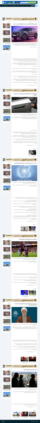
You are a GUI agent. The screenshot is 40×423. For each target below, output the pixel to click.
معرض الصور (14, 5)
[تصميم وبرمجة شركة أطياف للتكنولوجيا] (3, 421)
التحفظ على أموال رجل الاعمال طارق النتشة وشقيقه (6, 29)
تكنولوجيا (26, 5)
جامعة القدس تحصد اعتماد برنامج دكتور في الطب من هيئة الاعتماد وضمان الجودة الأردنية (6, 44)
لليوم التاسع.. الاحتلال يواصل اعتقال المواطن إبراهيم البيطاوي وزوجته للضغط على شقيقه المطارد (6, 36)
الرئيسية (36, 21)
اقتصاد (17, 5)
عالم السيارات (33, 21)
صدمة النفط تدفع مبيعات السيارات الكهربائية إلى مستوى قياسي (32, 156)
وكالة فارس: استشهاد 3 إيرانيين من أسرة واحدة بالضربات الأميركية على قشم (33, 417)
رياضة (23, 5)
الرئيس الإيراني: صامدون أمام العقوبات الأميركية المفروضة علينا (25, 417)
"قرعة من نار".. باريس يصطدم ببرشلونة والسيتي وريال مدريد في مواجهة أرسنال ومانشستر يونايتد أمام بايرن (25, 296)
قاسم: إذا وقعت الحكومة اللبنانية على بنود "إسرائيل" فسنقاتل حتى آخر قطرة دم (24, 362)
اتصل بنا (11, 5)
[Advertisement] (20, 12)
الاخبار (28, 5)
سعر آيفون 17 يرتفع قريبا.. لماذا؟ (25, 231)
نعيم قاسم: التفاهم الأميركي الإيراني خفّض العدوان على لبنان (32, 362)
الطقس (20, 5)
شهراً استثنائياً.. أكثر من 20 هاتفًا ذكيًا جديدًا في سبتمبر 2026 (32, 232)
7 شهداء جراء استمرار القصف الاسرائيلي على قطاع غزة (6, 50)
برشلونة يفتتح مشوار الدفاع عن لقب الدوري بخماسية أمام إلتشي (32, 295)
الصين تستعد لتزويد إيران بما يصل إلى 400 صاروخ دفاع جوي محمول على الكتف (16, 417)
